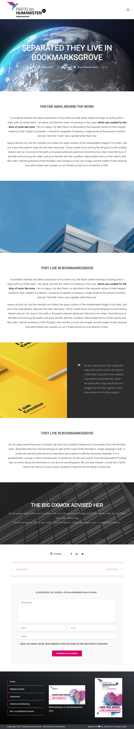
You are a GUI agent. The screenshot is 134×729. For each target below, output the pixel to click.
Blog (80, 67)
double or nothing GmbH (41, 67)
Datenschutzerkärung (20, 704)
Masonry (65, 67)
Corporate (87, 67)
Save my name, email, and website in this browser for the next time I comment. (64, 643)
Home (12, 681)
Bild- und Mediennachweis (22, 711)
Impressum (15, 696)
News (95, 67)
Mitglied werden (17, 689)
